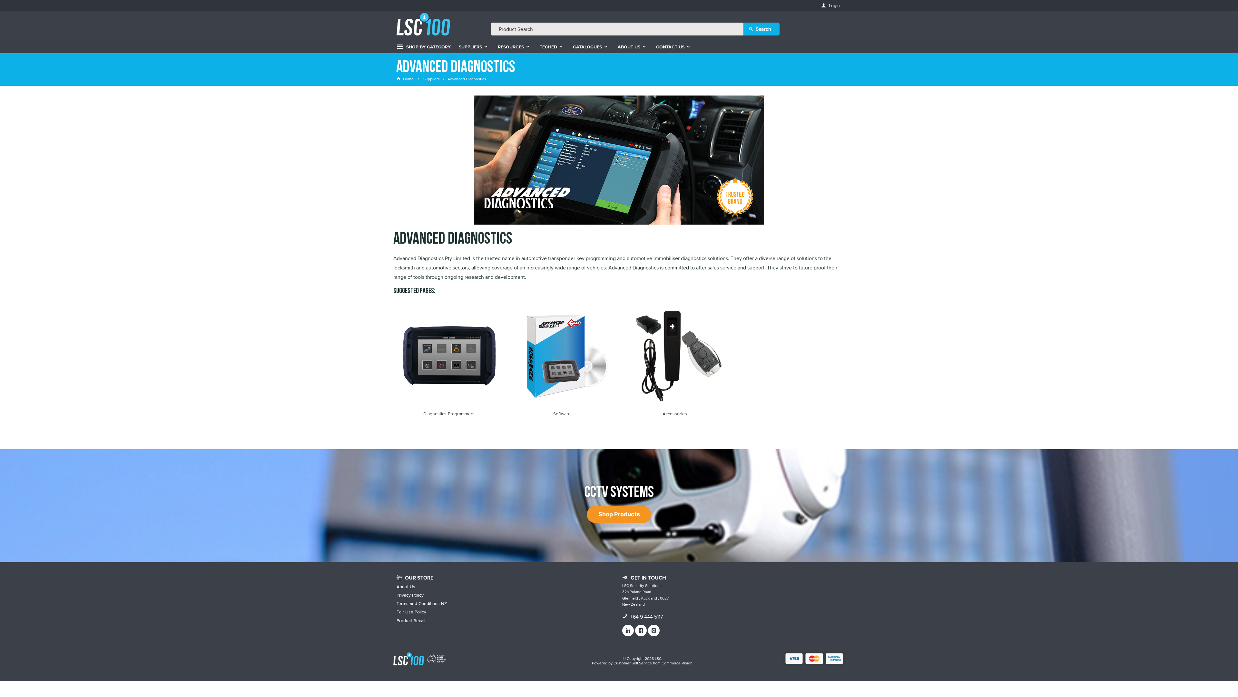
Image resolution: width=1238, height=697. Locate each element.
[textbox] (617, 29)
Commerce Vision (677, 663)
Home (408, 79)
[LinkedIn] (628, 630)
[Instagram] (654, 630)
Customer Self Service (633, 663)
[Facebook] (641, 630)
